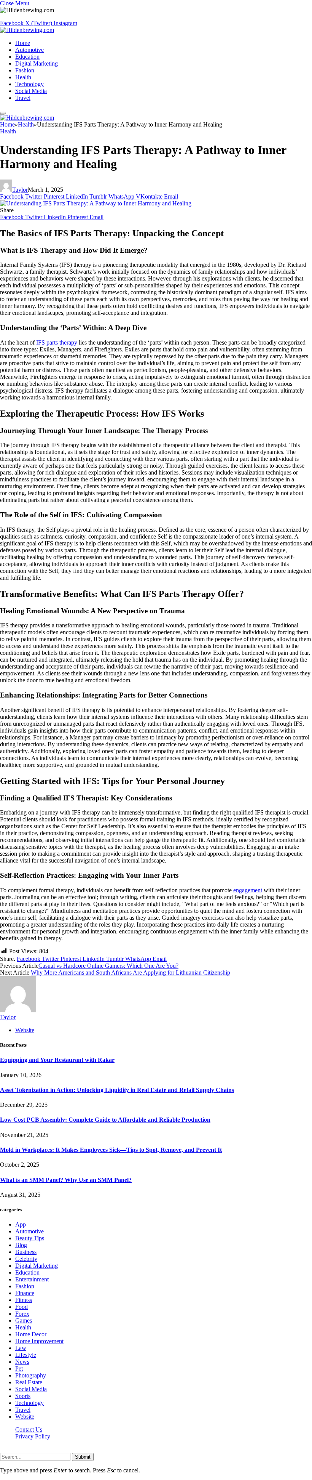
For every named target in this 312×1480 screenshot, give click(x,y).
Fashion (24, 70)
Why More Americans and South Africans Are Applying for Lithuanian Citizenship (130, 972)
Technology (29, 84)
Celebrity (26, 1259)
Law (20, 1348)
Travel (22, 98)
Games (23, 1320)
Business (26, 1252)
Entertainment (32, 1279)
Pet (19, 1368)
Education (27, 56)
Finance (24, 1293)
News (22, 1361)
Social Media (31, 91)
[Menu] (3, 113)
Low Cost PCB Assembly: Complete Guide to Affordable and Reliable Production (105, 1119)
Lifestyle (25, 1355)
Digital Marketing (36, 63)
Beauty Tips (29, 1238)
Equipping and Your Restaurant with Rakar (57, 1060)
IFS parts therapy (56, 342)
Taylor (20, 189)
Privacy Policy (32, 1436)
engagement (247, 890)
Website (24, 1416)
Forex (22, 1313)
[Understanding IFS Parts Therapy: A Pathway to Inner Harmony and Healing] (95, 203)
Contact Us (28, 1429)
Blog (21, 1245)
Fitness (23, 1300)
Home (22, 43)
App (20, 1224)
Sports (22, 1396)
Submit (83, 1457)
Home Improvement (39, 1341)
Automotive (29, 50)
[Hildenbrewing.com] (27, 30)
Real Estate (28, 1382)
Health (23, 77)
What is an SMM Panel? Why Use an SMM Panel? (66, 1180)
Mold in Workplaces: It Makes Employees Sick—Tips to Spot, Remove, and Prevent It (111, 1149)
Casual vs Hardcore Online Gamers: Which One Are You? (108, 965)
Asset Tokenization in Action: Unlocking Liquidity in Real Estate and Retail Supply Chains (117, 1090)
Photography (30, 1375)
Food (21, 1307)
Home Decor (30, 1334)
